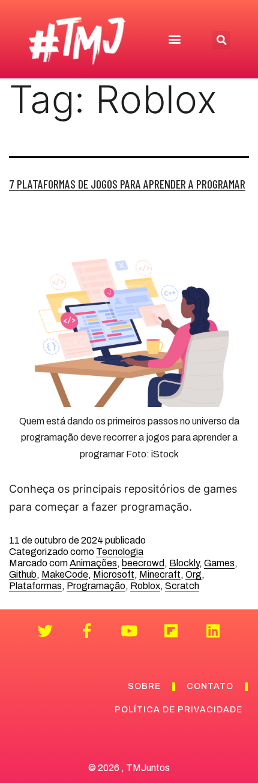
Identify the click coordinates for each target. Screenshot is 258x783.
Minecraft (160, 574)
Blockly (184, 563)
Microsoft (113, 574)
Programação (96, 586)
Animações (93, 563)
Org (193, 574)
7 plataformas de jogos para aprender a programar (127, 184)
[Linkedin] (213, 630)
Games (219, 563)
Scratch (182, 586)
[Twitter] (45, 630)
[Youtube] (129, 630)
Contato (210, 686)
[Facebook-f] (87, 630)
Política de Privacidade (178, 709)
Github (23, 574)
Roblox (145, 586)
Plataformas (35, 586)
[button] (174, 39)
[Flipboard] (171, 630)
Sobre (144, 686)
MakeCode (64, 574)
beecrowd (143, 563)
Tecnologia (119, 552)
